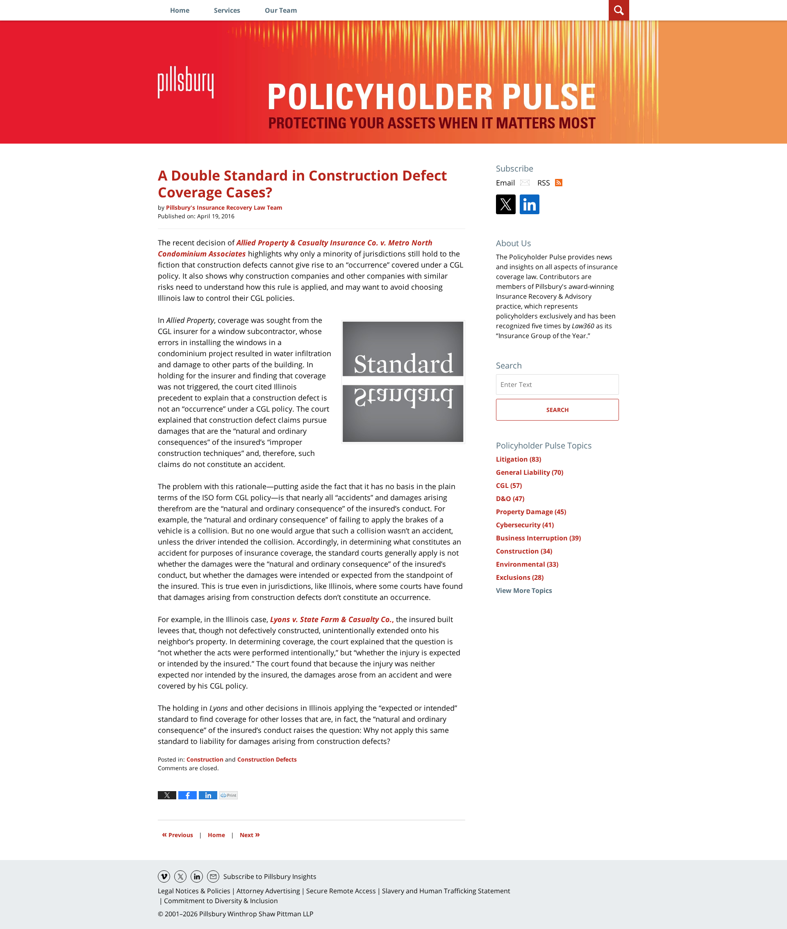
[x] (180, 876)
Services (227, 10)
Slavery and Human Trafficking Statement (446, 890)
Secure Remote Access (341, 890)
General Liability (529, 472)
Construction (205, 759)
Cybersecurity (525, 524)
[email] (213, 876)
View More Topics (524, 590)
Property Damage (531, 511)
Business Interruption (538, 537)
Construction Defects (267, 759)
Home (179, 10)
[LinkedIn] (529, 204)
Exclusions (520, 577)
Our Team (281, 10)
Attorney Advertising (268, 890)
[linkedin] (197, 876)
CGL (509, 485)
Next (250, 834)
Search (557, 410)
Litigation (518, 459)
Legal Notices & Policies (194, 890)
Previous (177, 834)
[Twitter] (506, 204)
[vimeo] (164, 876)
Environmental (527, 564)
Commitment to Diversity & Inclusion (221, 900)
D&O (510, 498)
